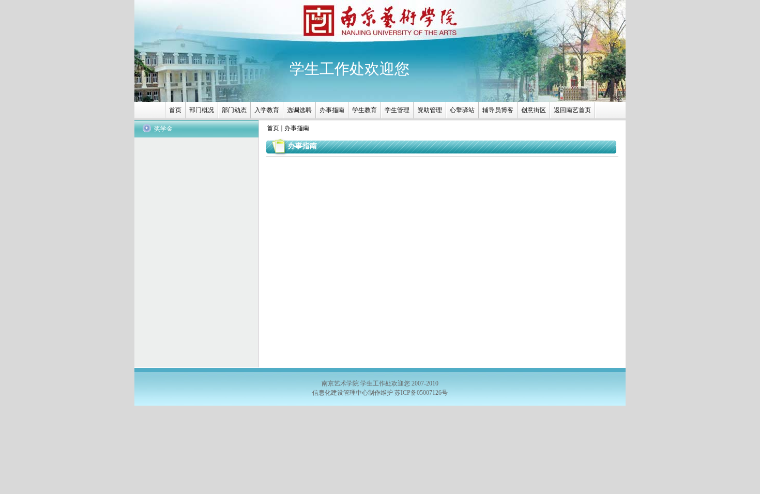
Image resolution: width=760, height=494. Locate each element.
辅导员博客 (497, 110)
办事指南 (332, 110)
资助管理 (429, 110)
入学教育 (266, 110)
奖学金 (163, 128)
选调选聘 (299, 110)
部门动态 (234, 110)
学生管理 (397, 110)
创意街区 (533, 110)
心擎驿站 (462, 110)
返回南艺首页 (572, 110)
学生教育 (364, 110)
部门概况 (201, 110)
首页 (175, 110)
